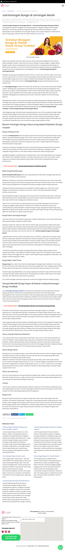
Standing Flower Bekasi (9, 22)
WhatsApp (30, 414)
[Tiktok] (9, 532)
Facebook (15, 414)
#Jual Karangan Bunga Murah (16, 418)
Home (4, 11)
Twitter (22, 414)
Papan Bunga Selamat (33, 21)
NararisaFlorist (39, 34)
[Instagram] (6, 532)
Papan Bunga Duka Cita (18, 21)
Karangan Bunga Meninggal (30, 19)
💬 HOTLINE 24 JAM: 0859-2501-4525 (11, 537)
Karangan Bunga (16, 19)
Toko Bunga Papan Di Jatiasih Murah (46, 456)
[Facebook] (3, 532)
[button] (63, 5)
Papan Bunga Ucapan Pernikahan (50, 21)
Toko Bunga (21, 22)
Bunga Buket (11, 11)
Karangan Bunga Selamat (48, 19)
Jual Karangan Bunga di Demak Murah (15, 481)
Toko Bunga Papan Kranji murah (13, 456)
